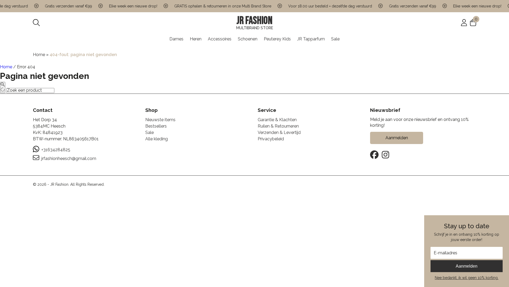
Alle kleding (156, 138)
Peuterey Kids (277, 38)
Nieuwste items (160, 119)
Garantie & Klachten (277, 119)
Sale (335, 38)
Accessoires (219, 38)
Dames (176, 38)
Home (39, 54)
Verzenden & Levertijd (279, 132)
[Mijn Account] (464, 22)
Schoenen (247, 38)
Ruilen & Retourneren (278, 126)
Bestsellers (156, 126)
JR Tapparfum (311, 38)
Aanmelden (466, 266)
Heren (195, 38)
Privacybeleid (271, 138)
